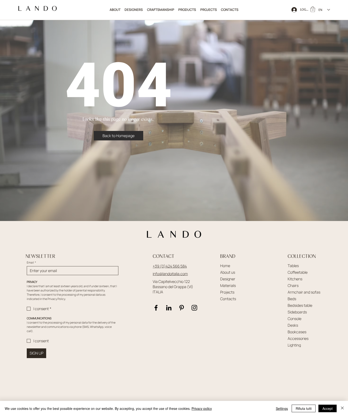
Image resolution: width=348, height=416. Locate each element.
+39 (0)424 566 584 (170, 266)
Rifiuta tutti (304, 408)
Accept (327, 408)
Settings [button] (282, 408)
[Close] (342, 408)
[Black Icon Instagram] (194, 308)
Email (31, 262)
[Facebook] (156, 308)
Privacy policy (202, 408)
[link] (312, 9)
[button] (187, 9)
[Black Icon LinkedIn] (169, 308)
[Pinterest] (181, 308)
